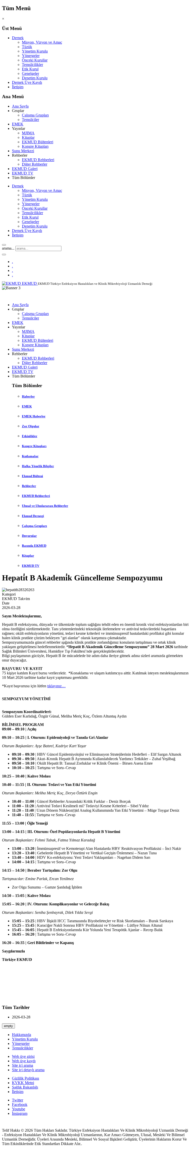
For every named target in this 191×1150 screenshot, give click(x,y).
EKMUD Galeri (25, 169)
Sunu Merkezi (23, 151)
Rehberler (29, 486)
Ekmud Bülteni (32, 476)
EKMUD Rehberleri (38, 160)
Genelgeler (30, 73)
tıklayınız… (56, 686)
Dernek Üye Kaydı (27, 82)
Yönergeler (31, 56)
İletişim (17, 87)
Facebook (19, 1104)
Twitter (17, 1100)
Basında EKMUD (34, 545)
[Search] (4, 245)
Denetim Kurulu (35, 78)
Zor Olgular (30, 426)
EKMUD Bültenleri (37, 142)
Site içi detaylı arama (28, 1070)
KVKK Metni (23, 1083)
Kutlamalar (30, 456)
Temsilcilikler (32, 64)
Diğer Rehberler (34, 164)
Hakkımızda (21, 1035)
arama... (8, 248)
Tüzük (27, 47)
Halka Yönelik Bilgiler (38, 466)
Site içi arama (22, 1065)
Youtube (18, 1109)
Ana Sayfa (20, 106)
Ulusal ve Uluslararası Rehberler (45, 506)
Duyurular (29, 536)
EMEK (17, 124)
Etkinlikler (29, 436)
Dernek (18, 38)
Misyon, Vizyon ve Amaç (42, 42)
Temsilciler (30, 119)
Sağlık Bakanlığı (25, 1087)
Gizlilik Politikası (25, 1078)
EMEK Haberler (34, 416)
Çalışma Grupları (35, 115)
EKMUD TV (22, 173)
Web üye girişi (23, 1056)
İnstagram (19, 1113)
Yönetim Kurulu (35, 51)
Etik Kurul (30, 69)
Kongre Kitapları (35, 146)
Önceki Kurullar (35, 60)
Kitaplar (28, 137)
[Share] (4, 254)
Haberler (28, 396)
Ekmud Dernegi (33, 516)
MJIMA (28, 133)
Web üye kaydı (24, 1061)
